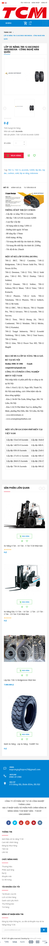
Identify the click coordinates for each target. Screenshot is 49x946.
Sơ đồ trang (6, 879)
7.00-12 (18, 170)
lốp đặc (38, 170)
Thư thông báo (8, 904)
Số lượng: (7, 143)
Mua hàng (16, 155)
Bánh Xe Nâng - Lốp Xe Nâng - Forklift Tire (21, 744)
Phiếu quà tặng (8, 870)
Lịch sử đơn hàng (9, 897)
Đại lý (4, 873)
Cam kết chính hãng (10, 842)
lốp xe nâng (24, 173)
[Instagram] (40, 822)
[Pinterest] (33, 822)
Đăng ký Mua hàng (9, 845)
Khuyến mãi (6, 876)
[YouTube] (21, 822)
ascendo (25, 170)
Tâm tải (5, 849)
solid (17, 173)
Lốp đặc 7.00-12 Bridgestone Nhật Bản (20, 680)
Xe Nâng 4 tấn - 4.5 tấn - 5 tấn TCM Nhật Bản (23, 546)
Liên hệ (5, 852)
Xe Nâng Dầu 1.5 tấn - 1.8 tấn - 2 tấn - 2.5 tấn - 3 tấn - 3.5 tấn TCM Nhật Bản (24, 612)
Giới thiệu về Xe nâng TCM (12, 839)
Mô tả (5, 187)
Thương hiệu (7, 866)
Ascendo (19, 131)
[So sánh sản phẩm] (22, 541)
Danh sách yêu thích (10, 900)
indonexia (34, 173)
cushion (11, 173)
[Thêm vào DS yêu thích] (27, 541)
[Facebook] (8, 822)
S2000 (32, 170)
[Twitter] (15, 822)
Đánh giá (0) (16, 187)
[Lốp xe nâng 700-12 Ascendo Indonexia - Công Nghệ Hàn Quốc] (24, 76)
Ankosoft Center (35, 938)
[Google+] (27, 822)
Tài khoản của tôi (9, 894)
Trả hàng (5, 907)
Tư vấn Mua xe (30, 187)
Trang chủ (8, 32)
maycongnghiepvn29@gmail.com (24, 769)
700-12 (11, 170)
